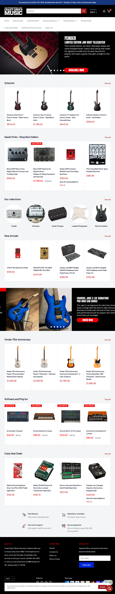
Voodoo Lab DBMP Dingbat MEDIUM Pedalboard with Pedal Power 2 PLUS (69, 270)
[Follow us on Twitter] (41, 582)
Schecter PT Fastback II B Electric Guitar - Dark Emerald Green (69, 117)
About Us (49, 28)
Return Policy (54, 559)
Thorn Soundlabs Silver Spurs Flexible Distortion (97, 170)
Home (6, 21)
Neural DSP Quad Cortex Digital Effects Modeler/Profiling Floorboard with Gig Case (44, 173)
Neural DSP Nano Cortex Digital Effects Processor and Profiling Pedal (17, 171)
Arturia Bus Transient (15, 431)
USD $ (8, 578)
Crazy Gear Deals (11, 28)
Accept (102, 587)
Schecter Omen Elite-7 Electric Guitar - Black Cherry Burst (17, 117)
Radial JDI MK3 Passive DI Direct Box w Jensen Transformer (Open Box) (42, 488)
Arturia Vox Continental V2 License (96, 432)
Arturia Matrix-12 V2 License (70, 431)
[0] (108, 11)
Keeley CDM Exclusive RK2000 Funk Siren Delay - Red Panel (69, 171)
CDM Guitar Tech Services (32, 28)
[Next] (111, 108)
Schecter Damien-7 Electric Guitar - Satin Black (96, 116)
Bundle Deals (86, 21)
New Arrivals (18, 21)
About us (52, 555)
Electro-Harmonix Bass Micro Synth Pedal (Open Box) (70, 486)
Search (52, 548)
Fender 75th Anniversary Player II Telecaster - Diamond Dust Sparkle (44, 374)
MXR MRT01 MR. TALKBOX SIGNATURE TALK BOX (42, 269)
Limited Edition (33, 21)
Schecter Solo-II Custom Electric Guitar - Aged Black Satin (43, 117)
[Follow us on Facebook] (37, 582)
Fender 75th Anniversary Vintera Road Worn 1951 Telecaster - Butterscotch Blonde (95, 375)
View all (108, 83)
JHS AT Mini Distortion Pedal (17, 268)
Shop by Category (50, 21)
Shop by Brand (69, 21)
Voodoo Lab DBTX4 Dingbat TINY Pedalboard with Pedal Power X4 (96, 270)
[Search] (84, 11)
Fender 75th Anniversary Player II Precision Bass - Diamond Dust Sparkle (16, 374)
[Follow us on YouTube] (50, 582)
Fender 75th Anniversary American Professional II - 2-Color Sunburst (70, 374)
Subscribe (86, 565)
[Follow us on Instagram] (46, 582)
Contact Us (53, 552)
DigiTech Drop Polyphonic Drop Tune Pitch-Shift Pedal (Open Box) (17, 488)
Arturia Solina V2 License (42, 431)
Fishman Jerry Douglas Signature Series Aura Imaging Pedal (94, 488)
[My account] (104, 11)
